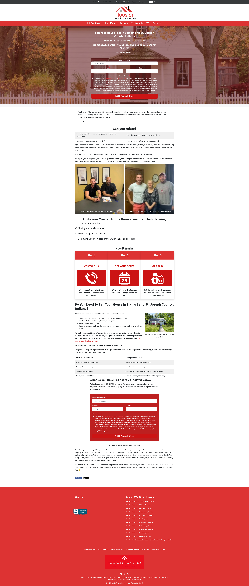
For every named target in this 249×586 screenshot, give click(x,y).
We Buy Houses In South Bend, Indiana (140, 501)
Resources (145, 550)
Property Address (124, 60)
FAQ (147, 23)
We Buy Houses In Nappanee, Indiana (139, 529)
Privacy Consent (124, 76)
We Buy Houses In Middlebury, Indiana (139, 515)
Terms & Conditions (110, 78)
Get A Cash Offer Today (123, 2)
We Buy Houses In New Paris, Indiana (139, 522)
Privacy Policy (122, 78)
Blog (163, 550)
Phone (107, 68)
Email (141, 68)
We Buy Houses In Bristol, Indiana (138, 519)
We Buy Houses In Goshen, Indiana (138, 508)
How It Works (111, 23)
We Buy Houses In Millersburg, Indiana (139, 526)
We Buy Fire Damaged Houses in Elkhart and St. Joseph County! (149, 540)
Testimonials (137, 23)
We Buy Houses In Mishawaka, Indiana (139, 512)
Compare (124, 23)
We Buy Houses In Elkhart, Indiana (138, 505)
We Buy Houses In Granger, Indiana (138, 536)
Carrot (141, 583)
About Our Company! (138, 2)
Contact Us (157, 23)
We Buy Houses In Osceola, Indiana (138, 533)
